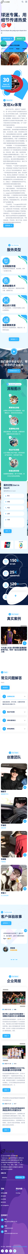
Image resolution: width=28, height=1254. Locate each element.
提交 (7, 531)
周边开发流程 (11, 712)
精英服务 (19, 38)
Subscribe (19, 1177)
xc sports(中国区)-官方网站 (19, 1246)
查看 (5, 1036)
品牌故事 (7, 225)
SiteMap (18, 1193)
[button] (11, 960)
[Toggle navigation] (26, 2)
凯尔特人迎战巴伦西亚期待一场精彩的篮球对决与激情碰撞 (13, 1015)
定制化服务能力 (11, 720)
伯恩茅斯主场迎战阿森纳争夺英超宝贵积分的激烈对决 (13, 1109)
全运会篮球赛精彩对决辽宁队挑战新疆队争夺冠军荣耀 (13, 1069)
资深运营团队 (11, 728)
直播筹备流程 (11, 696)
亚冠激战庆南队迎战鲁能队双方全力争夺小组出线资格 (14, 649)
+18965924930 (8, 1228)
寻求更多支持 (6, 38)
